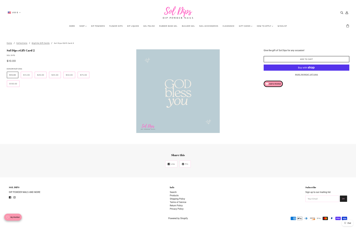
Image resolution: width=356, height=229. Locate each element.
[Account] (346, 12)
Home (9, 43)
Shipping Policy (177, 199)
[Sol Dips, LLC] (178, 12)
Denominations (14, 69)
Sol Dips (11, 55)
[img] (341, 12)
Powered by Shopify (178, 218)
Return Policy (176, 205)
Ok (343, 199)
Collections (21, 43)
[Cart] (348, 26)
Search (173, 192)
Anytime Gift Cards (41, 43)
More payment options (306, 74)
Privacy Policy (177, 209)
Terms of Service (178, 202)
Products (174, 195)
